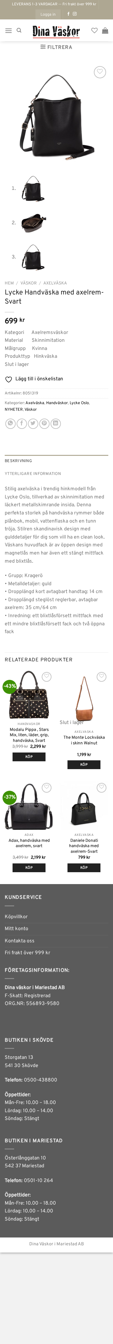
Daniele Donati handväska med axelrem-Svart (84, 846)
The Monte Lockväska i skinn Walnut (84, 740)
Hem (9, 283)
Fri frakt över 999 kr (27, 953)
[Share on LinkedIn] (56, 424)
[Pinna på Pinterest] (44, 424)
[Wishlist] (94, 30)
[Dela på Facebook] (22, 424)
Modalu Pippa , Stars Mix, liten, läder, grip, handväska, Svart (29, 735)
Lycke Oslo (79, 403)
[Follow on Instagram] (75, 14)
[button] (48, 14)
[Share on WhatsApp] (10, 424)
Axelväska (55, 283)
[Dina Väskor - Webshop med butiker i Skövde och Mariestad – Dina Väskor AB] (56, 30)
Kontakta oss (20, 941)
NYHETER (14, 409)
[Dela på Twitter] (33, 424)
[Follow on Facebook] (68, 14)
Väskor (28, 283)
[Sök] (19, 30)
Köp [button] (29, 757)
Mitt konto (16, 929)
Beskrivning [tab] (18, 461)
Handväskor (57, 403)
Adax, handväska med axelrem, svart (29, 843)
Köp (84, 765)
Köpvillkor (16, 917)
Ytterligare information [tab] (33, 474)
